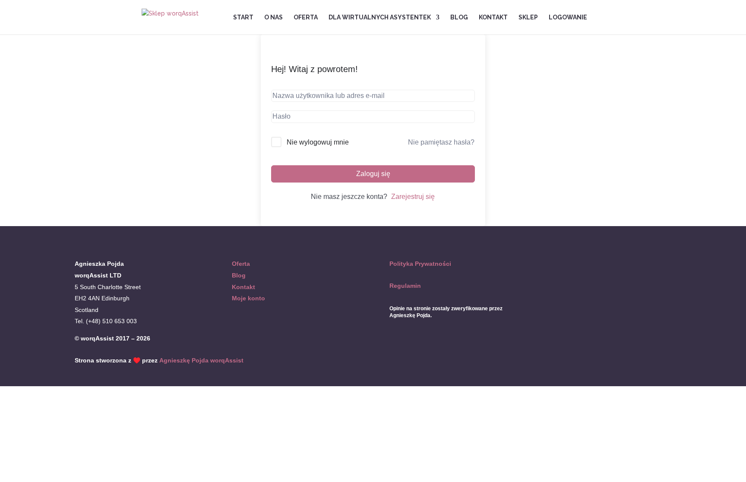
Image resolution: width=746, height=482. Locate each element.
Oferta (241, 263)
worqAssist (226, 360)
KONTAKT (493, 17)
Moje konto (248, 298)
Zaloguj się (373, 173)
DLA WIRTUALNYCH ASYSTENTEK (380, 17)
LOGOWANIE (568, 17)
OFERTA (306, 17)
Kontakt (243, 287)
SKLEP (528, 17)
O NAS (273, 17)
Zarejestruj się (413, 196)
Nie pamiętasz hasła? (441, 142)
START (243, 17)
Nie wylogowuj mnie (318, 142)
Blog (239, 275)
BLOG (459, 17)
